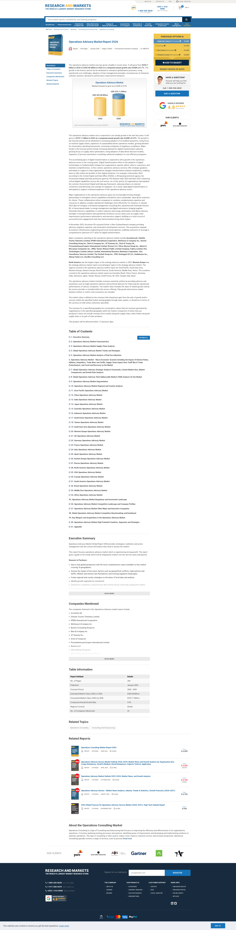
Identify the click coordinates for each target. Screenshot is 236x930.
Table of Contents (53, 69)
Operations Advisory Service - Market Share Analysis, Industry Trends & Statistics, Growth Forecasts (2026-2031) (128, 790)
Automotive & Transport (125, 25)
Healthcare (50, 25)
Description (50, 66)
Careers (109, 890)
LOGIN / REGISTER (185, 1)
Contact (154, 886)
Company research (135, 890)
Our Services (187, 25)
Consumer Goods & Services (162, 25)
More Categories (176, 25)
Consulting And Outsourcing (103, 728)
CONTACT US (160, 1)
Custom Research (135, 893)
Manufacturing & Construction (93, 25)
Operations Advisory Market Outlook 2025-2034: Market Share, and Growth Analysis (116, 776)
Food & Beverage (148, 25)
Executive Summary (54, 73)
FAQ (170, 1)
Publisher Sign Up (179, 886)
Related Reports (52, 84)
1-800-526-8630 (145, 11)
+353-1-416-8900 (162, 8)
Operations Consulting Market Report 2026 (98, 747)
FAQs (152, 890)
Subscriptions (133, 896)
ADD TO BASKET (172, 62)
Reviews (109, 893)
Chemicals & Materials (79, 25)
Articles (176, 896)
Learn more (64, 926)
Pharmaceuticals (64, 25)
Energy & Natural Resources (109, 25)
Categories (132, 886)
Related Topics (52, 80)
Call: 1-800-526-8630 (172, 88)
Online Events (178, 893)
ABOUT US (148, 1)
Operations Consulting (79, 728)
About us (109, 886)
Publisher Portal (179, 890)
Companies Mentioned (55, 77)
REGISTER (177, 873)
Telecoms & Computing (137, 25)
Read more (109, 593)
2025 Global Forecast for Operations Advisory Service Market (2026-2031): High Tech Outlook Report (123, 805)
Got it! (218, 926)
